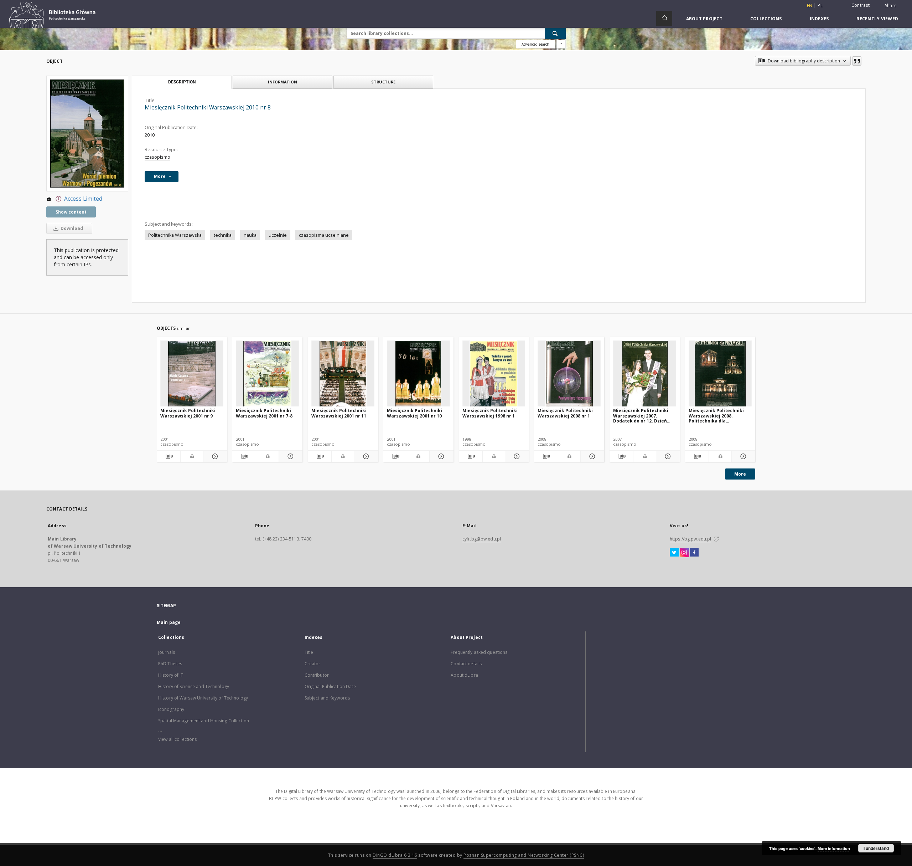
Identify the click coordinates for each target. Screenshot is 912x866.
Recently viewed (877, 19)
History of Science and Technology (193, 686)
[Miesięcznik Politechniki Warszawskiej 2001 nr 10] (418, 374)
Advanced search (535, 44)
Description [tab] (182, 82)
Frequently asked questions (479, 652)
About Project (704, 19)
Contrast (860, 5)
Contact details (466, 664)
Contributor (317, 675)
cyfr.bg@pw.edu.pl (481, 539)
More (740, 474)
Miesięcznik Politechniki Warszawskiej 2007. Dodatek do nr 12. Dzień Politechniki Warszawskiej (643, 416)
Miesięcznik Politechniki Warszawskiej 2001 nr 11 (339, 413)
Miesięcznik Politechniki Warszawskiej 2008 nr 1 (565, 413)
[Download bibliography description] (168, 456)
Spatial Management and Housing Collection (203, 721)
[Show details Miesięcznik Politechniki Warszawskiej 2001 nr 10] (440, 456)
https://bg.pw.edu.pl (690, 539)
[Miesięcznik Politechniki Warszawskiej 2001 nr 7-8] (267, 374)
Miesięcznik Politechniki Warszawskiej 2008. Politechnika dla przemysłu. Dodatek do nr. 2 (719, 416)
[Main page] (664, 18)
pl (820, 5)
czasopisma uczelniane (324, 235)
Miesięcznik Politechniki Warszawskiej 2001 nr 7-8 (264, 413)
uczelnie (278, 235)
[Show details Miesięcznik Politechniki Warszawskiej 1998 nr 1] (516, 456)
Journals (166, 652)
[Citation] (856, 61)
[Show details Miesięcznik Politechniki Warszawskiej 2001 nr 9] (214, 456)
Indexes (819, 19)
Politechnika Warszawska (175, 235)
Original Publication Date (330, 686)
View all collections (177, 739)
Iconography (171, 709)
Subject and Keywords (327, 698)
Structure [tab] (383, 81)
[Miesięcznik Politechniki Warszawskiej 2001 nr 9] (192, 374)
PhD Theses (170, 664)
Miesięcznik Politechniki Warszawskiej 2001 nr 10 (414, 413)
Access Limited (83, 199)
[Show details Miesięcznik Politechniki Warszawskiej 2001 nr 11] (365, 456)
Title (309, 652)
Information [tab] (282, 81)
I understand (876, 848)
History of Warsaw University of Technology (203, 698)
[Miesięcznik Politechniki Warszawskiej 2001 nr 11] (343, 374)
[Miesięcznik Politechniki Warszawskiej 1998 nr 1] (494, 374)
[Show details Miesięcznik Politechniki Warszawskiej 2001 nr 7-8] (289, 456)
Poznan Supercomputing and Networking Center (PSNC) (523, 855)
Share (891, 6)
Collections (766, 19)
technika (223, 235)
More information (834, 848)
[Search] (555, 33)
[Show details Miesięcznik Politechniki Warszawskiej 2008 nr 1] (591, 456)
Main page (169, 622)
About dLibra (464, 675)
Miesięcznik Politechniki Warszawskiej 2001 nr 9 (188, 413)
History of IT (170, 675)
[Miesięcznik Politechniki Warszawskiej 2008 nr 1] (569, 374)
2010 (150, 135)
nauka (250, 235)
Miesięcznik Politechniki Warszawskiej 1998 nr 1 (490, 413)
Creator (313, 664)
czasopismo (157, 157)
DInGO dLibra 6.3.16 (395, 855)
